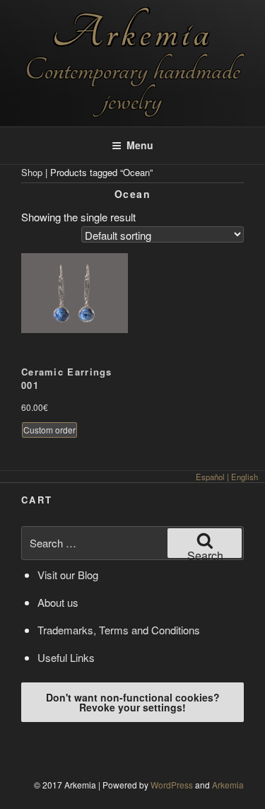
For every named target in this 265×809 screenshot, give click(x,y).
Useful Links (66, 657)
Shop (31, 172)
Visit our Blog (67, 574)
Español (210, 476)
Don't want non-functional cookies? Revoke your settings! (133, 702)
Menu (139, 145)
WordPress (172, 785)
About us (57, 602)
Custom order (49, 430)
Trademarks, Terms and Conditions (118, 629)
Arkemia (132, 33)
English (244, 476)
